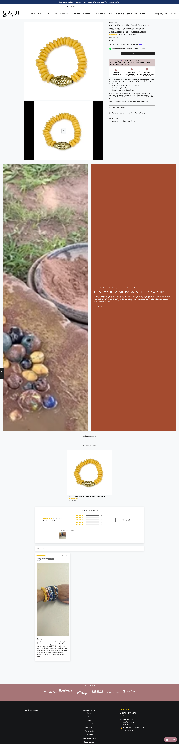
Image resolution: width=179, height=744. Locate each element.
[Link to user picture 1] (53, 599)
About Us (89, 716)
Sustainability (89, 731)
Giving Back (89, 727)
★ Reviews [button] (1, 374)
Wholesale (89, 724)
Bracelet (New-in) (114, 22)
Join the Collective (129, 730)
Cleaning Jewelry (89, 742)
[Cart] (175, 14)
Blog (89, 720)
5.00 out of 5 (57, 518)
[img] (41, 556)
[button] (113, 34)
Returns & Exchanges (89, 738)
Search (89, 713)
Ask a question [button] (126, 520)
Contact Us (134, 121)
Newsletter (89, 735)
